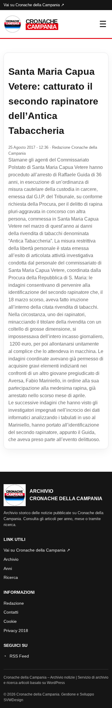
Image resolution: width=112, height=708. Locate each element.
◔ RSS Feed (16, 656)
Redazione (14, 603)
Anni (8, 568)
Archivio (11, 559)
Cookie (10, 621)
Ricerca (11, 577)
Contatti (11, 612)
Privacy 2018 (16, 630)
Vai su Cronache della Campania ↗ (34, 5)
